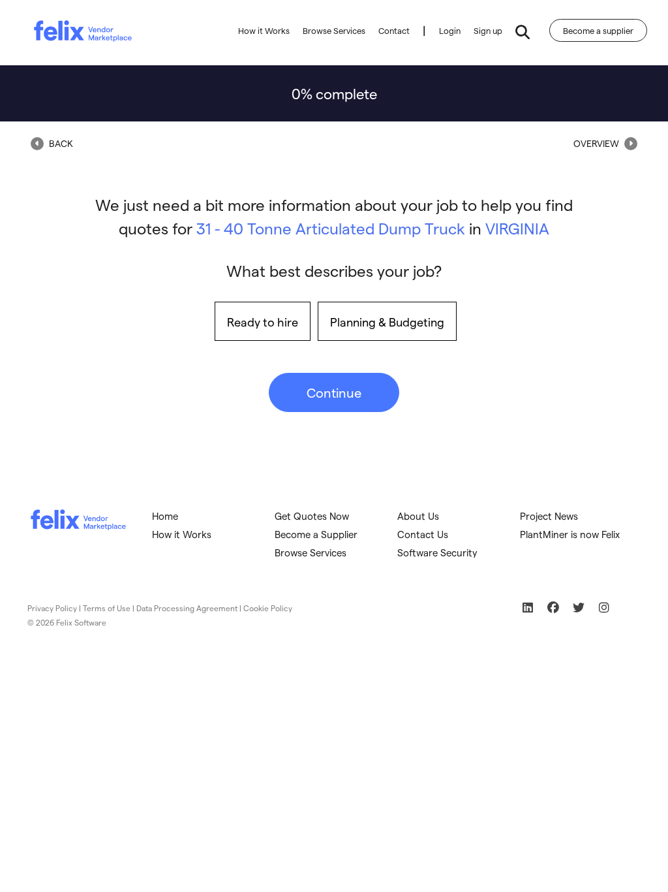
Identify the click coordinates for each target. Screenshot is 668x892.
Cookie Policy (267, 608)
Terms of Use (106, 608)
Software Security (437, 552)
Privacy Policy (52, 608)
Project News (549, 516)
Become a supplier (598, 30)
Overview (597, 143)
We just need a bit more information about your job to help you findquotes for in (334, 216)
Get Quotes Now (312, 516)
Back (60, 143)
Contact (394, 30)
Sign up (488, 30)
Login (450, 30)
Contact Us (422, 534)
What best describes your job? (334, 270)
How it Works (264, 30)
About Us (418, 516)
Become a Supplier (316, 534)
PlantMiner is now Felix (570, 534)
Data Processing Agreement (186, 608)
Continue (334, 392)
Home (165, 516)
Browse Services (334, 30)
